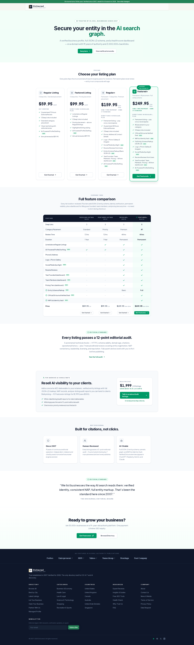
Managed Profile (35, 611)
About (143, 589)
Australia (88, 600)
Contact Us (145, 592)
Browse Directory (108, 536)
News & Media (146, 596)
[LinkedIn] (164, 639)
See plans (84, 51)
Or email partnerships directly (134, 401)
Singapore (89, 608)
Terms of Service (147, 600)
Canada (87, 596)
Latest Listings (34, 596)
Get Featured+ (143, 176)
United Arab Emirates (92, 604)
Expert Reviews (118, 589)
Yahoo (92, 558)
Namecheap (107, 558)
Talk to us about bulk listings (130, 395)
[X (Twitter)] (161, 639)
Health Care (61, 592)
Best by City (33, 592)
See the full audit (96, 357)
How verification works (105, 51)
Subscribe (73, 627)
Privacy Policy (146, 604)
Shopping (60, 604)
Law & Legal (61, 596)
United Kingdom (91, 592)
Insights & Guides (119, 592)
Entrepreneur (65, 558)
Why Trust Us (118, 604)
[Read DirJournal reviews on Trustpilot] (153, 639)
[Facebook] (157, 639)
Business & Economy (64, 589)
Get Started (49, 175)
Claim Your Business (36, 604)
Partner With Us (34, 608)
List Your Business (35, 600)
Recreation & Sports (64, 608)
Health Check (118, 600)
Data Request (146, 608)
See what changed (123, 1)
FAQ (114, 608)
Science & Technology (65, 600)
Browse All (32, 589)
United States (90, 589)
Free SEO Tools (119, 596)
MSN (80, 558)
